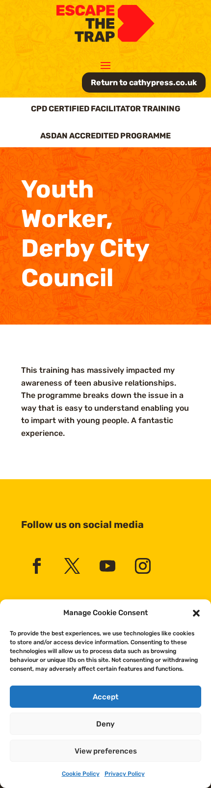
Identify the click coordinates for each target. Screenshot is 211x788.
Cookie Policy (81, 773)
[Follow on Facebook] (37, 566)
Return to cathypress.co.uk (144, 82)
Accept (105, 696)
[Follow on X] (72, 566)
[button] (196, 613)
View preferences (106, 751)
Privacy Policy (125, 773)
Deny (105, 724)
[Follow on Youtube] (107, 566)
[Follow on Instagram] (142, 566)
